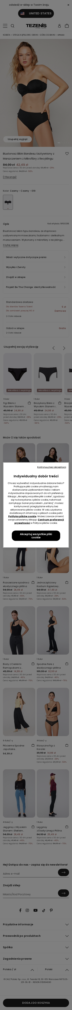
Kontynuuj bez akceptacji (51, 467)
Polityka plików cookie (22, 516)
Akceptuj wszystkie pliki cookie (36, 535)
